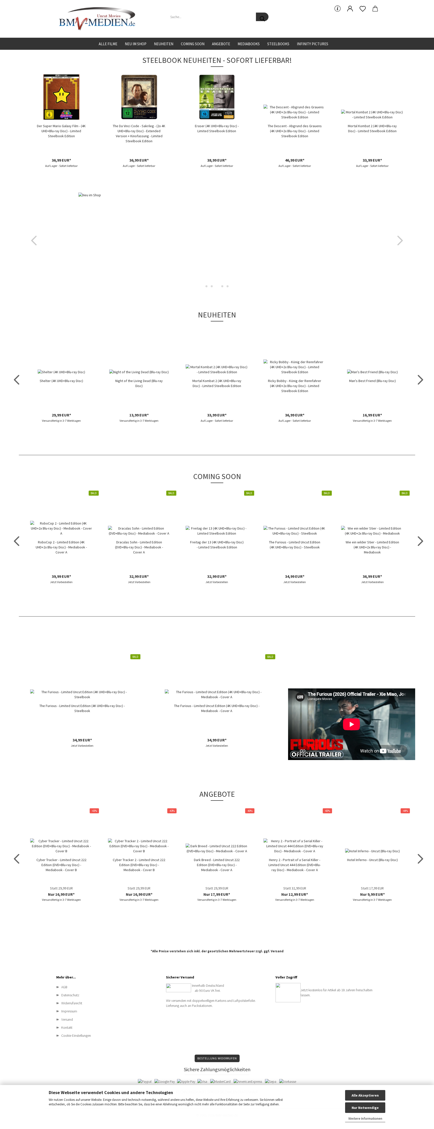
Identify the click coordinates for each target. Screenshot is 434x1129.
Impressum (69, 1011)
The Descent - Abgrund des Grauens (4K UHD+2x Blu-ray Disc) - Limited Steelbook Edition (295, 131)
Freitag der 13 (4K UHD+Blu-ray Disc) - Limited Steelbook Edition (217, 544)
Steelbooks (278, 43)
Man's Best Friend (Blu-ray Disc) (372, 381)
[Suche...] (262, 17)
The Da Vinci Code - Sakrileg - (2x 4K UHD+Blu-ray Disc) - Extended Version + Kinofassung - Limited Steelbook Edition (139, 133)
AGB (64, 987)
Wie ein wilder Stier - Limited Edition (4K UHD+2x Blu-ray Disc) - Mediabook (372, 547)
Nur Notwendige (365, 1107)
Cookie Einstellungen (76, 1035)
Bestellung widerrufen (217, 1058)
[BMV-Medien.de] (99, 19)
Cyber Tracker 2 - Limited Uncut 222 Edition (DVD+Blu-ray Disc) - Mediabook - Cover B (139, 865)
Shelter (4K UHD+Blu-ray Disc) (61, 381)
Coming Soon (192, 43)
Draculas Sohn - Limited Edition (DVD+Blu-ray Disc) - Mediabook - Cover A (139, 547)
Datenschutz (70, 995)
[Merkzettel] (362, 9)
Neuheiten (163, 43)
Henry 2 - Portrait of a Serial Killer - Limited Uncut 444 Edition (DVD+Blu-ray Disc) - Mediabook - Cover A (294, 865)
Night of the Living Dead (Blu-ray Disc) (139, 383)
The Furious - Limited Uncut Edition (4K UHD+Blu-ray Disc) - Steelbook (294, 544)
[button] (350, 9)
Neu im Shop (135, 43)
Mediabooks (249, 43)
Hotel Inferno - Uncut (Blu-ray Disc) (372, 860)
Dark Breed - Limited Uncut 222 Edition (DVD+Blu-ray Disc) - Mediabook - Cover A (217, 865)
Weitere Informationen (365, 1118)
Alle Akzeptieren (365, 1095)
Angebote (221, 43)
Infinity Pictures (312, 43)
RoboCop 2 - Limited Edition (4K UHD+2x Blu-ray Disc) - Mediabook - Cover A (61, 547)
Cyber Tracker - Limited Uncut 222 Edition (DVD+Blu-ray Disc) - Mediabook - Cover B (61, 865)
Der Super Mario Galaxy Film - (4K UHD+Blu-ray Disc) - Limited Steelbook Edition (61, 131)
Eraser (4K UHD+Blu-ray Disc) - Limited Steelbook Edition (217, 128)
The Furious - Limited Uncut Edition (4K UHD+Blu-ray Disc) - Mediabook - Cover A (216, 708)
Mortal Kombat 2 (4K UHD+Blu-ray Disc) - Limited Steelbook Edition (372, 128)
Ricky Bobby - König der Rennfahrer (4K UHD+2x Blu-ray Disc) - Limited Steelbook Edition (294, 386)
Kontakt (66, 1027)
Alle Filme (108, 43)
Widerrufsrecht (71, 1003)
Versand (277, 951)
